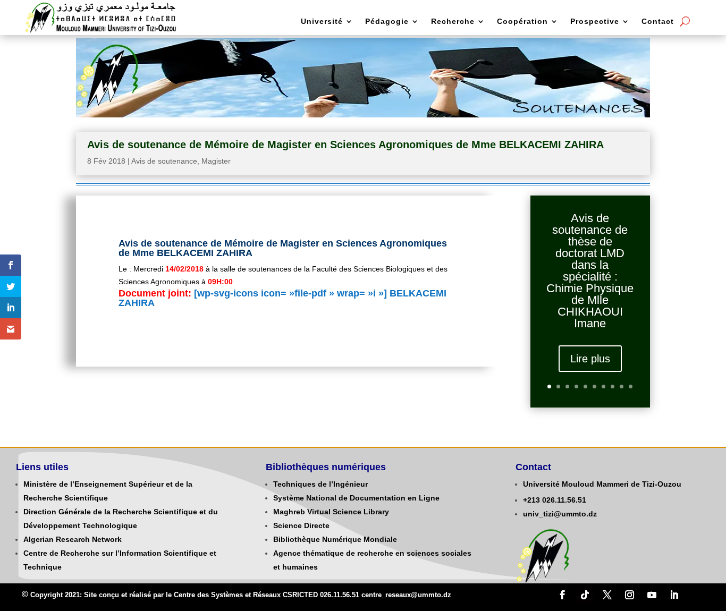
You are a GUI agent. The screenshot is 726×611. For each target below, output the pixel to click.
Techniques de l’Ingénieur (320, 484)
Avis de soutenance (164, 161)
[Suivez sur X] (607, 595)
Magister (216, 161)
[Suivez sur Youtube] (652, 595)
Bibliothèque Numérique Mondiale (335, 539)
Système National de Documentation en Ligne (356, 498)
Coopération (522, 22)
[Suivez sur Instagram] (629, 595)
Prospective (594, 22)
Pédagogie (387, 22)
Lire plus (590, 358)
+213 (531, 500)
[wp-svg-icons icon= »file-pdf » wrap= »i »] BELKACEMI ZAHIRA (282, 298)
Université (322, 22)
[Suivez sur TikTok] (585, 595)
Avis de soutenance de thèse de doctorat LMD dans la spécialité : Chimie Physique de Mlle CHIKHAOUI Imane (590, 270)
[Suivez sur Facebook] (562, 595)
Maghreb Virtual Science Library (331, 511)
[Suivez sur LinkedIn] (674, 595)
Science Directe (301, 525)
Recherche (453, 22)
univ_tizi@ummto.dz (560, 514)
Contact (657, 22)
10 (630, 386)
